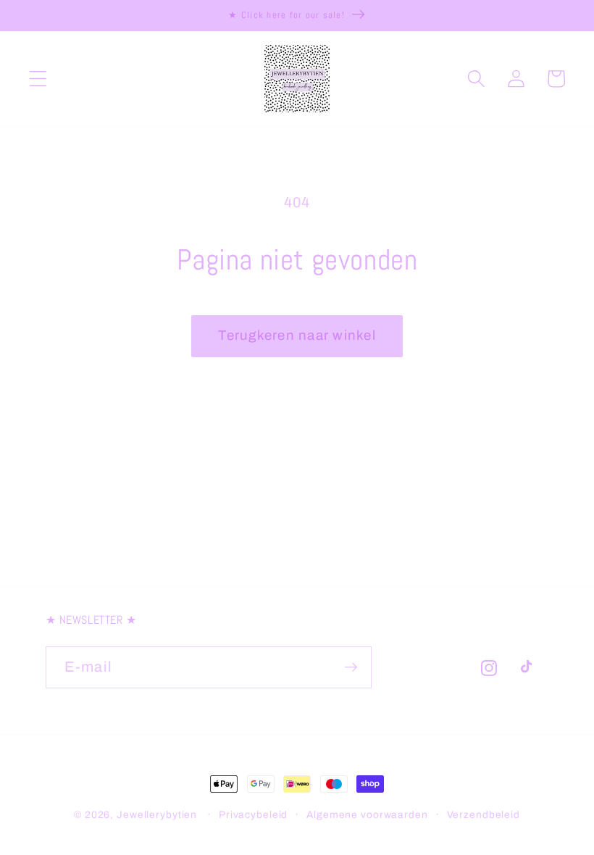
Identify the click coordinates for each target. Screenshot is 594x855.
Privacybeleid (253, 814)
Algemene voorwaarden (367, 814)
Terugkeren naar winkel (297, 335)
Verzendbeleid (483, 814)
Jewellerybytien (157, 814)
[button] (38, 79)
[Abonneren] (351, 667)
